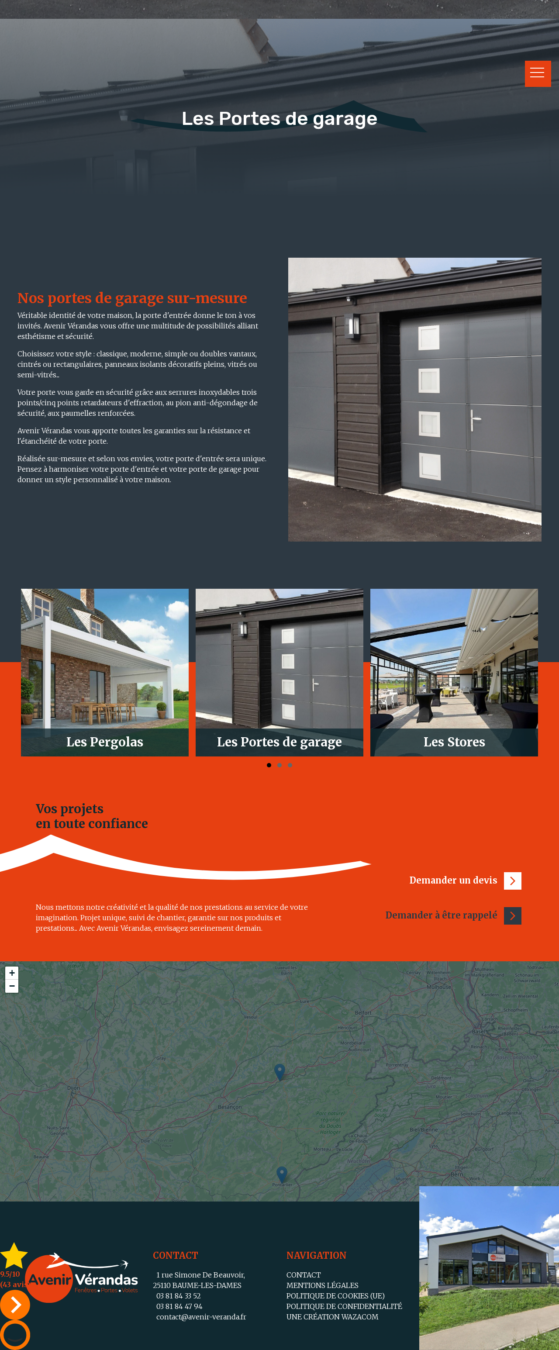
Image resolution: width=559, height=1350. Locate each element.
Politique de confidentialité (344, 1306)
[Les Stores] (279, 672)
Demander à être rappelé (443, 915)
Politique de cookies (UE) (335, 1295)
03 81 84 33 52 (177, 1295)
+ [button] (12, 972)
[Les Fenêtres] (454, 672)
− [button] (12, 986)
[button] (269, 765)
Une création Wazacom (332, 1316)
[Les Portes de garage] (105, 672)
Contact (303, 1275)
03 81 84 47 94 (178, 1306)
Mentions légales (322, 1285)
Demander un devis (455, 880)
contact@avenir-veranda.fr (199, 1316)
